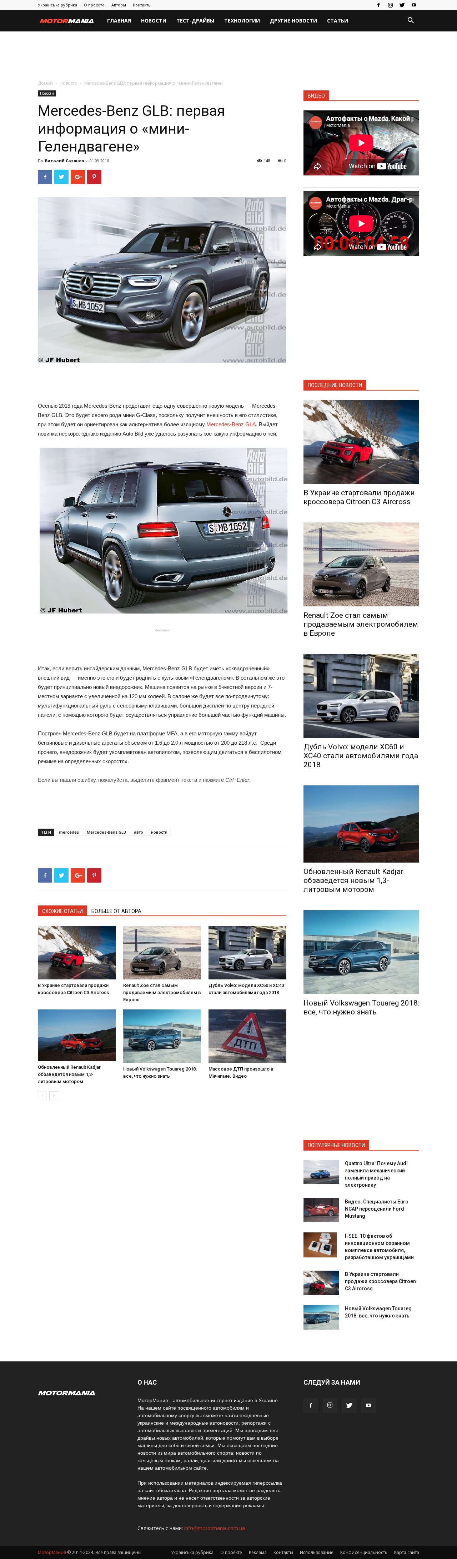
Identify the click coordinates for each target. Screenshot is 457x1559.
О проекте (94, 5)
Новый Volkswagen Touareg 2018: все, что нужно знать (361, 1007)
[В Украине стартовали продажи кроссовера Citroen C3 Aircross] (77, 952)
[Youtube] (413, 5)
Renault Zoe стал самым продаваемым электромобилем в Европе (162, 992)
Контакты (142, 5)
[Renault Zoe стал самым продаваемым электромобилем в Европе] (162, 952)
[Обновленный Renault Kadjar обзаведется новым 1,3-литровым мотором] (77, 1035)
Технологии (242, 20)
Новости (153, 20)
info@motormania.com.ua (214, 1528)
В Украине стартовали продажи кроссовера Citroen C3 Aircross (359, 497)
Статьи (337, 20)
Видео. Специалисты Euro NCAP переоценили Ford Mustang (376, 1209)
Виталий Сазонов (64, 160)
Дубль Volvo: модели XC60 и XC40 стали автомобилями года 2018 (360, 756)
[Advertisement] (228, 56)
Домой (45, 83)
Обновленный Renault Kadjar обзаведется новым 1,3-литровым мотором (69, 1074)
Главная (119, 20)
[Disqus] (162, 1206)
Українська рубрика (57, 5)
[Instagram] (390, 5)
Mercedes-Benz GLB (106, 832)
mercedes (69, 832)
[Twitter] (402, 5)
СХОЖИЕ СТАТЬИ (62, 911)
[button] (410, 21)
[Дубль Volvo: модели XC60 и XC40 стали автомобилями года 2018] (247, 952)
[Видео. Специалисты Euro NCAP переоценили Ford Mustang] (321, 1210)
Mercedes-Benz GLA (231, 424)
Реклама (258, 1552)
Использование (316, 1552)
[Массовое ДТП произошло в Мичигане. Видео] (247, 1036)
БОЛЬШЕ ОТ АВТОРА (116, 911)
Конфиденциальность (363, 1552)
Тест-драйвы (195, 20)
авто (138, 832)
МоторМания (52, 1552)
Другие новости (293, 20)
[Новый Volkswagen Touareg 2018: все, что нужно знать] (162, 1036)
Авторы (118, 5)
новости (159, 832)
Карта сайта (406, 1552)
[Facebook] (378, 5)
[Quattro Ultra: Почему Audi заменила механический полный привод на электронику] (321, 1172)
